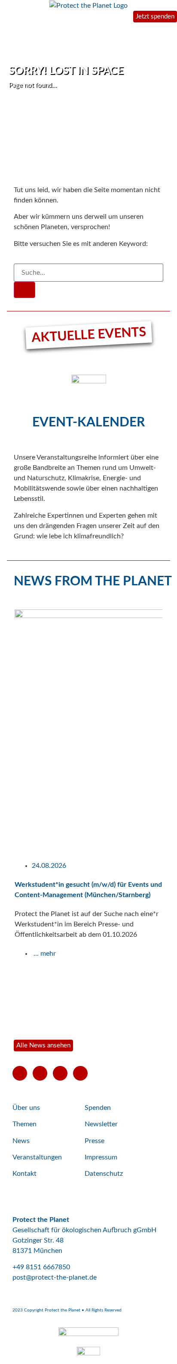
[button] (4, 813)
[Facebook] (40, 1073)
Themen (24, 1124)
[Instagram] (60, 1073)
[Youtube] (19, 1073)
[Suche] (24, 290)
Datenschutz (104, 1173)
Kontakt (24, 1173)
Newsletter (101, 1124)
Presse (94, 1140)
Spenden (98, 1107)
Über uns (26, 1107)
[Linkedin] (80, 1073)
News (21, 1140)
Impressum (101, 1157)
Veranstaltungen (37, 1157)
